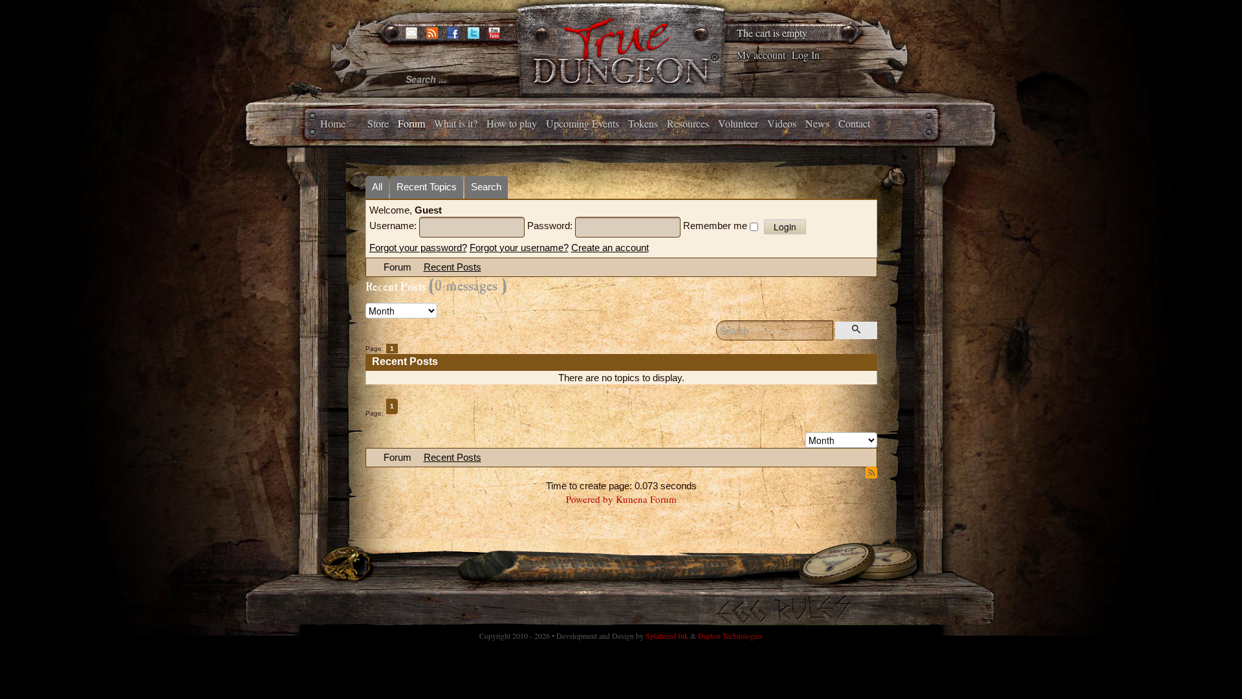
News (817, 123)
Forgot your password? (418, 247)
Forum (411, 123)
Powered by (589, 499)
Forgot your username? (519, 247)
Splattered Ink (667, 635)
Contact (854, 123)
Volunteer (738, 123)
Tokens (643, 123)
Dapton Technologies (730, 635)
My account (761, 54)
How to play (511, 123)
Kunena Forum (646, 499)
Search (486, 186)
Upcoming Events (582, 123)
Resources (688, 123)
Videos (781, 123)
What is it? (455, 123)
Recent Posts (452, 266)
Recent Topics (427, 186)
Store (378, 123)
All (377, 186)
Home (332, 123)
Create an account (610, 247)
